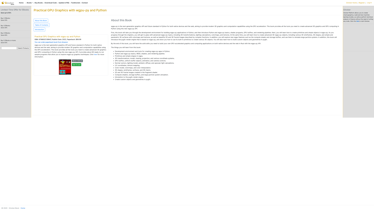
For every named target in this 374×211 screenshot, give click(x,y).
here (95, 54)
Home (23, 208)
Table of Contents (41, 25)
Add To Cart (76, 64)
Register (362, 3)
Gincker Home (351, 3)
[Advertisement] (169, 96)
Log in (369, 3)
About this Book (41, 20)
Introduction (39, 29)
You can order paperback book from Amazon (51, 42)
